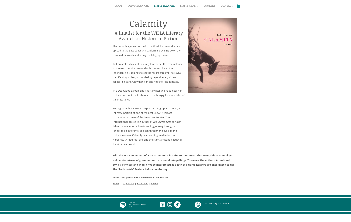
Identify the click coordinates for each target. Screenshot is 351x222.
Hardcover (142, 183)
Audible (154, 183)
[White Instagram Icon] (170, 204)
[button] (238, 5)
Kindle (116, 183)
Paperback (128, 183)
